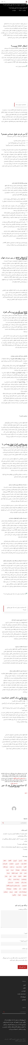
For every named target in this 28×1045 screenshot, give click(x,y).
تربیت (12, 870)
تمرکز (8, 873)
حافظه (25, 876)
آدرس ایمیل (23, 941)
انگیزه (25, 866)
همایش (24, 999)
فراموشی (24, 885)
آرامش (20, 860)
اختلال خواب (23, 863)
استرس (17, 863)
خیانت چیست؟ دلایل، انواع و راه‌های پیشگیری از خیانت (14, 840)
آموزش (15, 860)
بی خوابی (12, 866)
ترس (7, 870)
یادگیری (14, 895)
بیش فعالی (24, 870)
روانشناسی (24, 879)
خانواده (19, 876)
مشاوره (24, 888)
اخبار (24, 985)
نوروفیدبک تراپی (22, 891)
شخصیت (17, 882)
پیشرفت (24, 895)
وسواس (5, 891)
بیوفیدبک (17, 870)
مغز (20, 888)
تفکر (21, 873)
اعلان (24, 988)
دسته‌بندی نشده (22, 994)
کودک (19, 895)
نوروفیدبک (9, 888)
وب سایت (24, 948)
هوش (16, 891)
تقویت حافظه (15, 873)
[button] (2, 2)
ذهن (10, 876)
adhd (25, 860)
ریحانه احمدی (16, 879)
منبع (26, 793)
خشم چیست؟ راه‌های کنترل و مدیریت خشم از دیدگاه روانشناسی (15, 835)
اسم (25, 933)
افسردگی (5, 863)
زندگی (9, 879)
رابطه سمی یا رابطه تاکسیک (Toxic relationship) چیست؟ (14, 848)
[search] (4, 2)
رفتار (6, 876)
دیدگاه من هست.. (22, 909)
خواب (15, 876)
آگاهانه (9, 860)
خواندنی (14, 10)
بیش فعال (5, 866)
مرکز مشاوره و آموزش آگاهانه (19, 778)
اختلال (4, 860)
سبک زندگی (23, 882)
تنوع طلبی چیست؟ (22, 844)
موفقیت (15, 888)
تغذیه (25, 873)
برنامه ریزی (19, 866)
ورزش (11, 891)
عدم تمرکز (10, 882)
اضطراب (11, 863)
